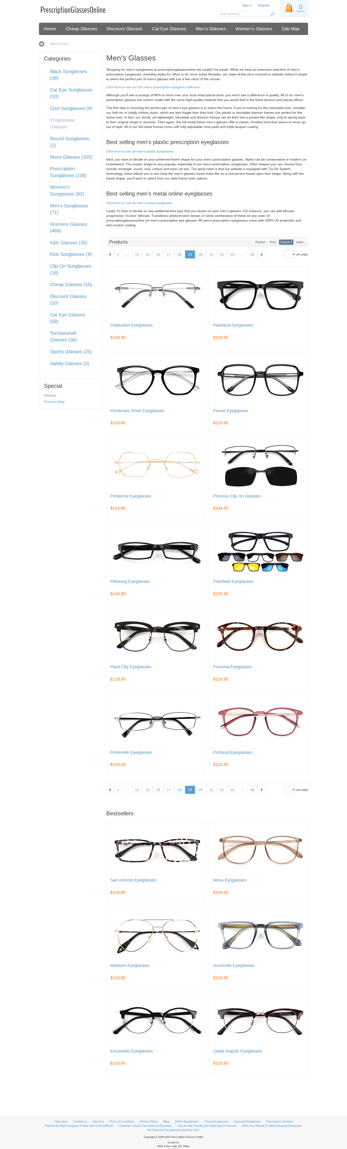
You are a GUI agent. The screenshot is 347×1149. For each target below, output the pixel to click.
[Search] (272, 13)
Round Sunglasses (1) (69, 142)
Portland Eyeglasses (232, 752)
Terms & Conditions (122, 1121)
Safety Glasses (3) (69, 363)
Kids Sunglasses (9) (71, 254)
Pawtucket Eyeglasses (131, 325)
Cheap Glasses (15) (71, 284)
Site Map (291, 28)
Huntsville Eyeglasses (233, 965)
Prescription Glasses (279, 1121)
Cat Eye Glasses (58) (67, 318)
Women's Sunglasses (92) (67, 190)
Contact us (80, 1121)
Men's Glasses (211, 28)
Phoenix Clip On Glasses (236, 496)
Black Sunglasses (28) (68, 75)
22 (222, 254)
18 (179, 254)
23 (232, 254)
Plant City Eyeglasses (130, 667)
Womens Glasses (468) (68, 228)
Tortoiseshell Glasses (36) (63, 337)
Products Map (54, 402)
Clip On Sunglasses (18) (70, 269)
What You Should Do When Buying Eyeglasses (272, 1125)
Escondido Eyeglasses (131, 1051)
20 (201, 254)
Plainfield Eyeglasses (233, 581)
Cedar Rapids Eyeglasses (237, 1051)
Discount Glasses (125, 28)
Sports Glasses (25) (71, 351)
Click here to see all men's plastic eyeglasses (140, 151)
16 (158, 254)
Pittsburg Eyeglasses (130, 581)
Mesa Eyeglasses (229, 880)
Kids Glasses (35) (68, 242)
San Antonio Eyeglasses (133, 880)
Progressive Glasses (62, 124)
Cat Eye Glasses (169, 28)
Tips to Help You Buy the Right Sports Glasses (207, 1125)
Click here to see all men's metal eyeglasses (139, 203)
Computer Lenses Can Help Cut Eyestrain (145, 1125)
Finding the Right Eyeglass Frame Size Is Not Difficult (79, 1125)
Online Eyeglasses (187, 1121)
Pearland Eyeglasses (233, 325)
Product (260, 242)
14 (137, 254)
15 (147, 254)
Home (50, 28)
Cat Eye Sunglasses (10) (71, 93)
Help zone (61, 1121)
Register (264, 5)
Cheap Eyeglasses (216, 1121)
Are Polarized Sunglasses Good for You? (173, 1130)
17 (169, 254)
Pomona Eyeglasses (232, 667)
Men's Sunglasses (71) (69, 209)
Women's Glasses (253, 28)
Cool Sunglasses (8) (71, 108)
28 (252, 254)
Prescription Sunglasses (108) (68, 172)
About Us (98, 1121)
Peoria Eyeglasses (230, 411)
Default (285, 242)
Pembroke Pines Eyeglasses (137, 411)
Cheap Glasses (81, 28)
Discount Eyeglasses (247, 1121)
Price (273, 242)
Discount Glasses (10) (68, 300)
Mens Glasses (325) (71, 157)
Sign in (247, 5)
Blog (166, 1121)
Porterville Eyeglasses (131, 752)
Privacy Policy (149, 1121)
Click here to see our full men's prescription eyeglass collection (153, 87)
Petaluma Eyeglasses (130, 496)
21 (211, 254)
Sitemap (50, 395)
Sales (299, 242)
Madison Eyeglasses (129, 965)
